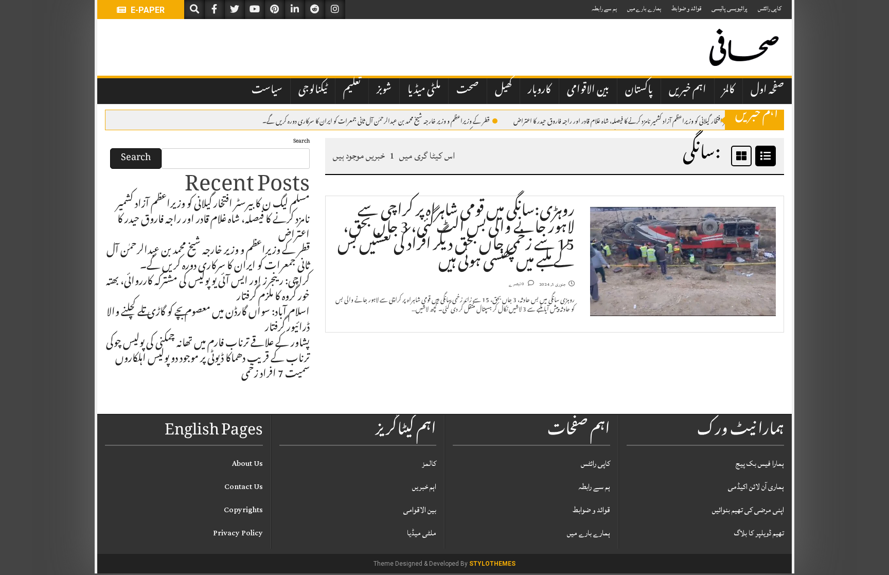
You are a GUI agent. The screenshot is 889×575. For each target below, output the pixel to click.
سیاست (267, 90)
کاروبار (539, 90)
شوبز (384, 90)
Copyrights (243, 509)
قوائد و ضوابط (686, 8)
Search (301, 142)
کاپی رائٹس (769, 8)
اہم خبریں (687, 90)
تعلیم (352, 90)
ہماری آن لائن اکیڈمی (756, 486)
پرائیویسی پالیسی (730, 8)
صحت (467, 90)
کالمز (728, 90)
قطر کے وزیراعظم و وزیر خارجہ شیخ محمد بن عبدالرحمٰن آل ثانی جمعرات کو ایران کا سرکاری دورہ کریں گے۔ (376, 120)
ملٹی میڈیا (423, 90)
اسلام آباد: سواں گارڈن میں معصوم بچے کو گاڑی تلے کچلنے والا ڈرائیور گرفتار (208, 321)
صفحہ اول (767, 90)
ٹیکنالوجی (312, 90)
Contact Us (243, 486)
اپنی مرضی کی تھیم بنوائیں (748, 509)
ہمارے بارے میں (644, 8)
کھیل (503, 90)
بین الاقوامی (588, 90)
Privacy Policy (238, 533)
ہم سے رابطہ (604, 8)
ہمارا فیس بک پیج (760, 463)
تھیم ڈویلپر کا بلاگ (759, 533)
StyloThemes (492, 563)
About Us (247, 463)
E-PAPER (147, 10)
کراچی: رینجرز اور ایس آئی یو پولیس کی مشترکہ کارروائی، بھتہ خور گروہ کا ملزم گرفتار (208, 290)
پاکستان (639, 90)
